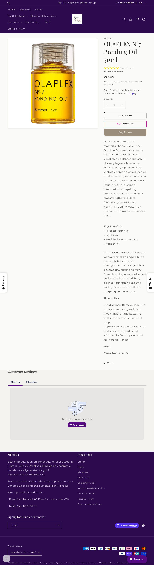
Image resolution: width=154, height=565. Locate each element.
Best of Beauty (21, 563)
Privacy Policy (86, 498)
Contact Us (84, 477)
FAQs (81, 467)
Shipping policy (106, 563)
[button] (17, 16)
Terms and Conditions (90, 504)
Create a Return (86, 493)
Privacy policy (72, 563)
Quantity (108, 99)
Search (81, 461)
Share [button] (110, 362)
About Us (83, 472)
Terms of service (88, 563)
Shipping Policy (86, 483)
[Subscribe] (58, 525)
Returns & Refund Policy (91, 488)
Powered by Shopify (38, 563)
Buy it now (125, 132)
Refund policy (56, 563)
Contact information (125, 563)
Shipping (124, 82)
